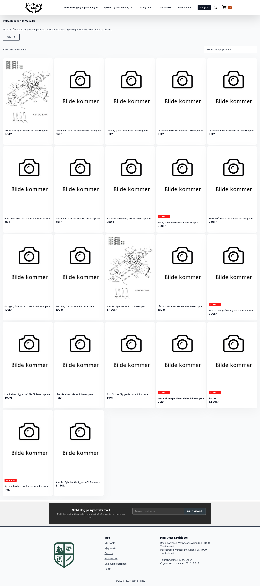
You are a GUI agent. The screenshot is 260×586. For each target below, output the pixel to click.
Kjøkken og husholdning (116, 7)
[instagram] (92, 550)
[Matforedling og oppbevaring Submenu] (98, 7)
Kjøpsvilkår (110, 548)
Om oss (109, 553)
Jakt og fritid (145, 7)
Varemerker (166, 7)
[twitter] (86, 550)
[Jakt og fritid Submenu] (154, 7)
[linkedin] (97, 550)
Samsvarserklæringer (116, 563)
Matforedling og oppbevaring (79, 7)
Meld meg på (194, 511)
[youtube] (81, 556)
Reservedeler (185, 7)
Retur (107, 568)
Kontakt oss (111, 558)
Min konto (110, 542)
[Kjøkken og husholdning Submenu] (132, 7)
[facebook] (81, 550)
